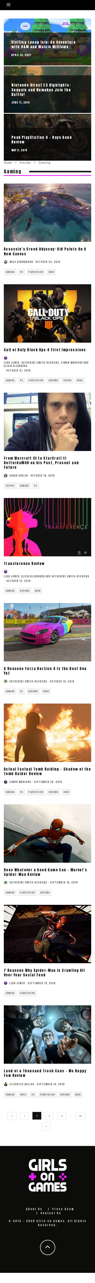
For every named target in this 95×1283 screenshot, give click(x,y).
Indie (23, 1094)
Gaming (10, 272)
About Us (34, 1209)
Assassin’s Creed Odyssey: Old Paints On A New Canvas (45, 251)
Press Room (63, 1209)
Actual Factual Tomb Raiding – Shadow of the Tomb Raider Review (47, 771)
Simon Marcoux (72, 362)
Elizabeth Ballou (21, 1084)
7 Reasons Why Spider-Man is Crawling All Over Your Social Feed (44, 973)
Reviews (53, 380)
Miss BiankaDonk (21, 262)
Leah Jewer (12, 362)
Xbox (51, 272)
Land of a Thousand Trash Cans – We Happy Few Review (45, 1073)
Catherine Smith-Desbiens (40, 362)
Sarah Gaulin (18, 475)
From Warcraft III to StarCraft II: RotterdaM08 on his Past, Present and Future (41, 463)
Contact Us (51, 1213)
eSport (10, 485)
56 (80, 1116)
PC (21, 272)
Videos (68, 380)
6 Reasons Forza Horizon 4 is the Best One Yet (45, 671)
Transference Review (24, 563)
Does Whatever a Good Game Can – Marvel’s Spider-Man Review (45, 872)
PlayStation (35, 272)
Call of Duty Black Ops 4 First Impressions (45, 350)
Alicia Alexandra (15, 366)
